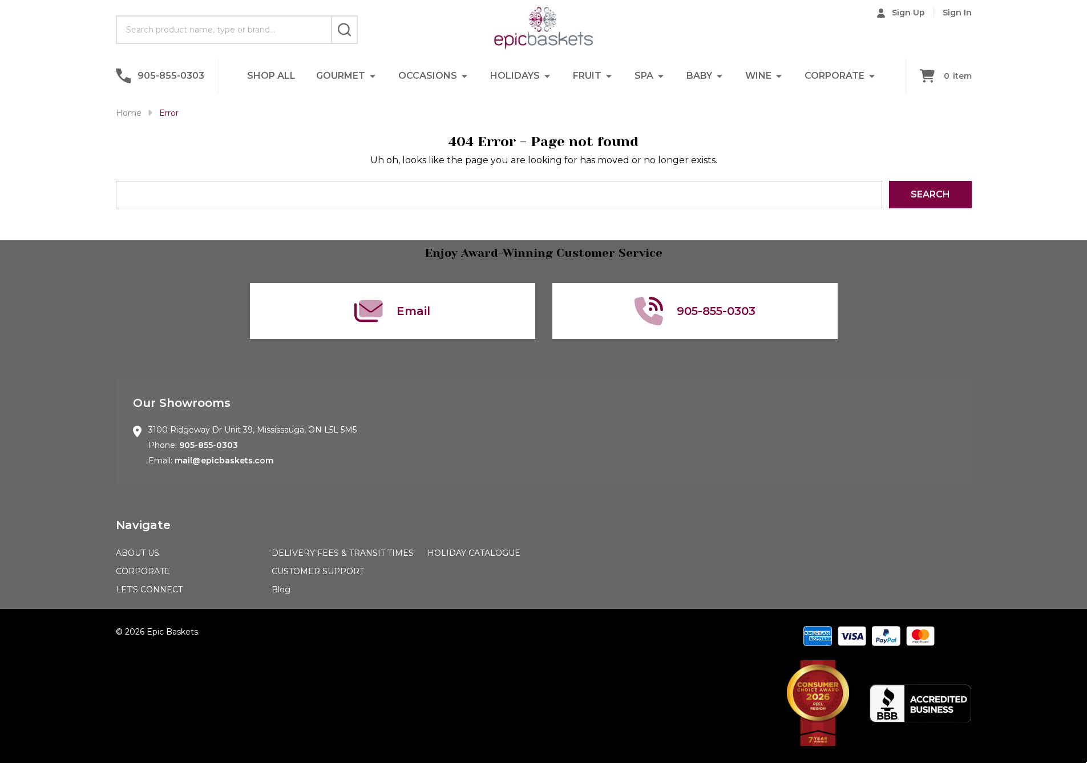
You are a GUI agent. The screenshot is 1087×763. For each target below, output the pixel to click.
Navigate (143, 525)
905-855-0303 (208, 445)
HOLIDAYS (515, 75)
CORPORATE (834, 75)
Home (129, 113)
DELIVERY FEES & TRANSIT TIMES (343, 553)
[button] (818, 703)
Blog (281, 589)
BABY (699, 75)
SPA (644, 75)
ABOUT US (137, 553)
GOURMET (340, 75)
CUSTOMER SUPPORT (318, 571)
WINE (758, 75)
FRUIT (587, 75)
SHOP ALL (271, 75)
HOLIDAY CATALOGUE (473, 553)
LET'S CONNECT (149, 589)
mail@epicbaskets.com (224, 460)
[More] (372, 75)
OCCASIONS (427, 75)
